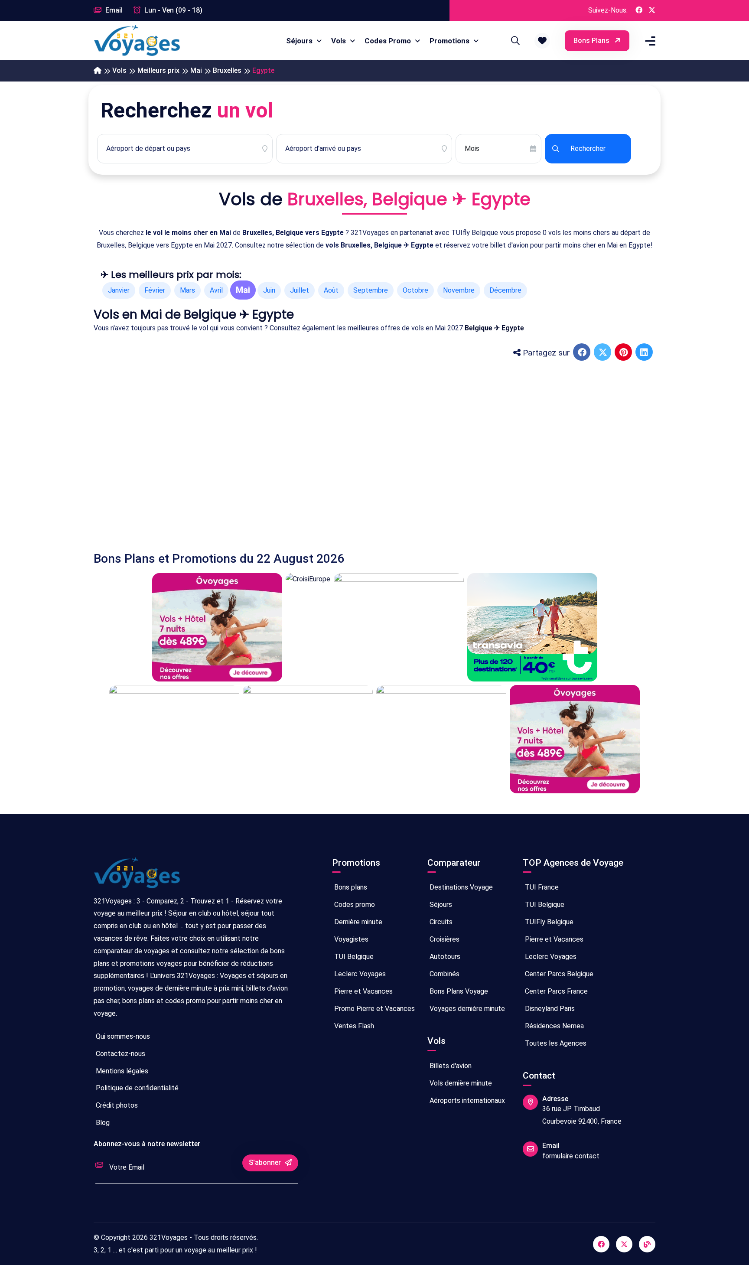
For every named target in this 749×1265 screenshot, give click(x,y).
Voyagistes (350, 939)
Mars (187, 290)
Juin (269, 290)
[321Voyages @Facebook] (638, 10)
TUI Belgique (353, 956)
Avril (216, 290)
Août (331, 290)
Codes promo (353, 904)
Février (154, 290)
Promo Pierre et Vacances (373, 1008)
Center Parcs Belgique (558, 974)
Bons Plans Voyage (458, 991)
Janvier (119, 290)
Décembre (505, 290)
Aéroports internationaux (466, 1100)
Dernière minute (357, 922)
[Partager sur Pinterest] (624, 352)
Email (113, 10)
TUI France (541, 887)
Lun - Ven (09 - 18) (172, 10)
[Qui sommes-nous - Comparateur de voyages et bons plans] (137, 876)
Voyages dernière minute (466, 1008)
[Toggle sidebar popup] (648, 41)
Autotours (444, 956)
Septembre (370, 290)
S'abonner (266, 1162)
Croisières (443, 939)
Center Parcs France (555, 991)
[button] (542, 41)
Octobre (415, 290)
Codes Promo (389, 40)
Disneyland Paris (549, 1008)
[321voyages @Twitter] (624, 1244)
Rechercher (588, 148)
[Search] (514, 41)
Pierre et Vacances (362, 991)
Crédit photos (116, 1105)
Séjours (300, 40)
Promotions (450, 40)
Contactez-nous (119, 1054)
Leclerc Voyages (359, 974)
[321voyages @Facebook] (601, 1244)
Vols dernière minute (460, 1083)
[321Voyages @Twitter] (651, 10)
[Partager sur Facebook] (582, 352)
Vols (339, 40)
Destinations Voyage (460, 887)
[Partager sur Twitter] (603, 352)
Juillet (299, 290)
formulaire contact (570, 1156)
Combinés (443, 974)
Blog (102, 1122)
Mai (196, 70)
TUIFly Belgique (548, 922)
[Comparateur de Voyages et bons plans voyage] (137, 41)
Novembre (459, 290)
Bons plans (592, 40)
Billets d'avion (450, 1066)
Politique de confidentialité (136, 1088)
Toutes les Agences (554, 1043)
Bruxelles (227, 70)
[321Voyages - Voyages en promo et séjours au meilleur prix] (97, 71)
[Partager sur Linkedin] (645, 352)
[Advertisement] (354, 449)
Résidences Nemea (553, 1026)
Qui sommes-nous (122, 1036)
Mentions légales (121, 1071)
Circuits (440, 922)
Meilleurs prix (158, 70)
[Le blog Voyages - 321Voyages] (647, 1244)
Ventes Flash (353, 1026)
